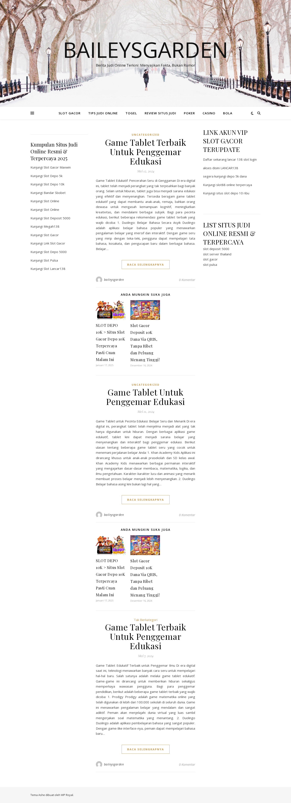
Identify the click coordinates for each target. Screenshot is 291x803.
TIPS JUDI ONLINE (103, 113)
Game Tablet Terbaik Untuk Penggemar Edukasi (145, 152)
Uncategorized (146, 135)
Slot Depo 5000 (55, 252)
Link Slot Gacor (54, 243)
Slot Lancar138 (54, 268)
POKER (189, 113)
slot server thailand (217, 254)
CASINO (209, 113)
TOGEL (131, 113)
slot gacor (210, 259)
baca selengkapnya (145, 264)
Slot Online (51, 201)
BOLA (227, 113)
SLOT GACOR (70, 113)
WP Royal (67, 795)
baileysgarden (114, 280)
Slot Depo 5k (53, 176)
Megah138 (51, 226)
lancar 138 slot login (242, 159)
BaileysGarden (145, 49)
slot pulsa (210, 264)
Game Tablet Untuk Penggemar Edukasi (145, 396)
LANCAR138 (229, 168)
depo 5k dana (237, 176)
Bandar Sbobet (55, 193)
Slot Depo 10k (54, 184)
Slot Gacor (51, 235)
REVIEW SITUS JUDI (160, 113)
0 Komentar (187, 280)
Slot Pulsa (51, 260)
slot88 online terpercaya (234, 185)
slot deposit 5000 (216, 249)
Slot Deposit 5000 (57, 218)
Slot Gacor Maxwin (57, 167)
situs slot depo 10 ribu (232, 193)
